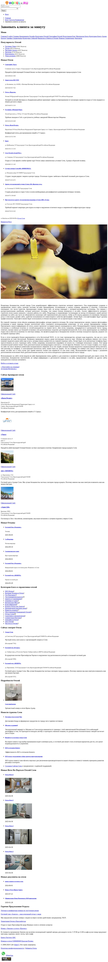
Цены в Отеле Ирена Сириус (14, 890)
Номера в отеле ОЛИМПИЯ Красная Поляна (17, 941)
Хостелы (8, 52)
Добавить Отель (31, 948)
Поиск (3, 10)
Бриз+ (7, 141)
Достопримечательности (14, 597)
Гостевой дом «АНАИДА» (13, 575)
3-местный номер (10, 704)
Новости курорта (11, 610)
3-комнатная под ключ (12, 551)
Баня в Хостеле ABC (8, 937)
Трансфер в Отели (11, 620)
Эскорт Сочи (9, 632)
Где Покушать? (10, 595)
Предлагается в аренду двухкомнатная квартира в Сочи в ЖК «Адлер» (27, 200)
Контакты (78, 38)
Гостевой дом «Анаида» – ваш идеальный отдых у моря (21, 914)
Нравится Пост (6, 222)
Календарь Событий (30, 38)
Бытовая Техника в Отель (14, 593)
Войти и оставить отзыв (9, 363)
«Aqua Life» (5, 507)
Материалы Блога (82, 36)
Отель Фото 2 (9, 826)
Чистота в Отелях (11, 623)
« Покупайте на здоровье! (10, 367)
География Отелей (55, 36)
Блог (74, 36)
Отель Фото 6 (9, 774)
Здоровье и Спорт (11, 601)
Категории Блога (95, 36)
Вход (7, 14)
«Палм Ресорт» (6, 398)
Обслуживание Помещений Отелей (18, 612)
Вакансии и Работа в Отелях (48, 38)
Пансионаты (9, 54)
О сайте (10, 36)
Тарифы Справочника (14, 38)
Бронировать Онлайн (27, 36)
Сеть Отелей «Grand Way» (13, 153)
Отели (7, 48)
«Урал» (3, 434)
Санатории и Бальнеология (15, 616)
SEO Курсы (9, 591)
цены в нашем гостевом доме (14, 881)
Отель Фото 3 (9, 851)
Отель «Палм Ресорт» (12, 125)
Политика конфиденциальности (12, 948)
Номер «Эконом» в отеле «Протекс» (14, 928)
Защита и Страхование (13, 599)
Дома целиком (10, 56)
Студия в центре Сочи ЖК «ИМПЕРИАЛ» (18, 168)
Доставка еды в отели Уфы (13, 717)
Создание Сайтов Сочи (13, 766)
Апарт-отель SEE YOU (12, 80)
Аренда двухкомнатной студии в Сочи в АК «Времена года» (23, 184)
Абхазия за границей (11, 725)
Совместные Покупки (13, 618)
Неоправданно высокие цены (15, 608)
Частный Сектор (11, 50)
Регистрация (67, 36)
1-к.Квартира (9, 539)
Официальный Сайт (8, 394)
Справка (16, 36)
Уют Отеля (9, 621)
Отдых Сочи (21, 218)
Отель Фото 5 (9, 800)
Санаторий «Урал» (11, 64)
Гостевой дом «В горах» (12, 647)
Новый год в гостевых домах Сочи (16, 737)
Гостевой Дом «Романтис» (13, 527)
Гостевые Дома (10, 46)
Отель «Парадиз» (10, 92)
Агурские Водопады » (9, 369)
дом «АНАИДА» (7, 471)
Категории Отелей (42, 36)
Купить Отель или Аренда (14, 606)
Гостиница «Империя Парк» (13, 109)
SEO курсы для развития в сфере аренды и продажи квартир (24, 756)
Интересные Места (12, 603)
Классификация (10, 604)
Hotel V (16, 945)
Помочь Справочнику (67, 38)
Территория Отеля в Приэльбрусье (13, 921)
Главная (8, 18)
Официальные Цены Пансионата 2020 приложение (20, 898)
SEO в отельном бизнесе (12, 748)
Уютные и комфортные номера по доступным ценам (20, 910)
